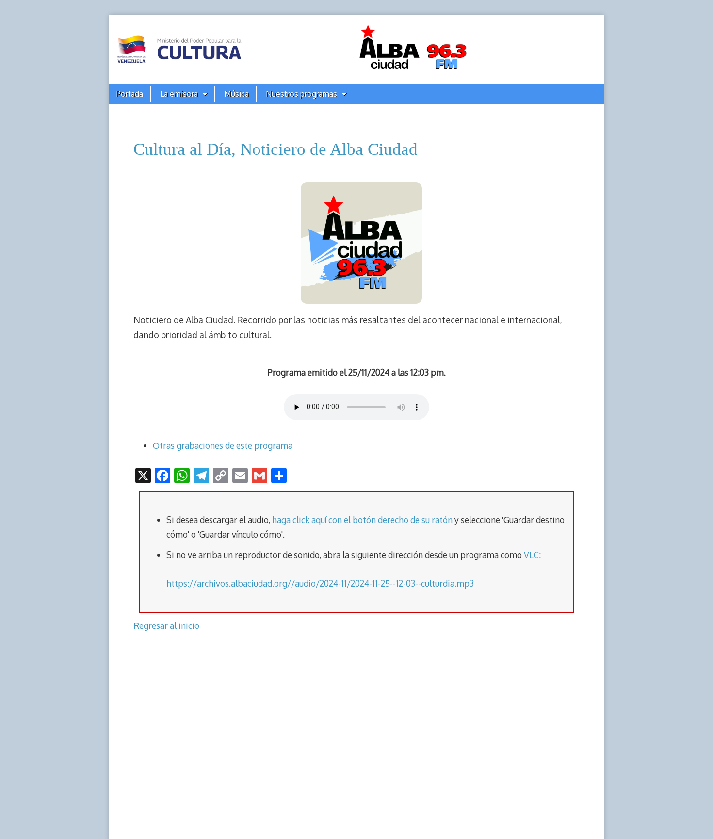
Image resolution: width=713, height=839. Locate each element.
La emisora (179, 94)
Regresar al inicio (166, 625)
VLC (531, 554)
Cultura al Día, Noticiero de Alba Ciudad (275, 149)
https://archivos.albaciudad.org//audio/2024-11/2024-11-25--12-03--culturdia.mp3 (320, 583)
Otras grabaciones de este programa (222, 445)
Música (236, 94)
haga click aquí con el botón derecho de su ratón (362, 519)
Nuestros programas (301, 94)
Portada (129, 94)
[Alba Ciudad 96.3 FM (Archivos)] (356, 49)
